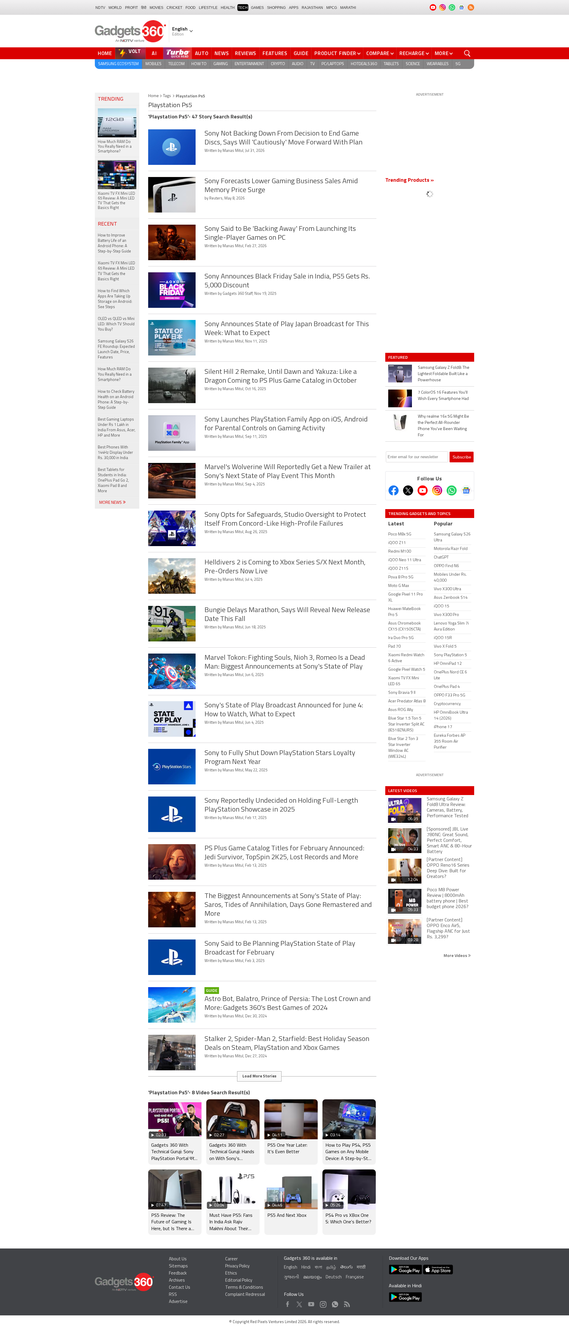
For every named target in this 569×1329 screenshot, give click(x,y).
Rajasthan (312, 8)
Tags (167, 96)
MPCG (331, 8)
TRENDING (110, 99)
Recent (107, 224)
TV (312, 64)
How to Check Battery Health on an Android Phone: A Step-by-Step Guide (116, 400)
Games (257, 8)
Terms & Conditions (244, 1287)
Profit (131, 8)
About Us (178, 1259)
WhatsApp (335, 1303)
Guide (301, 53)
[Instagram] (437, 490)
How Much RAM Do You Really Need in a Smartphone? (115, 374)
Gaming (220, 64)
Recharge (412, 53)
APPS (293, 8)
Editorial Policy (238, 1280)
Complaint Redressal (245, 1295)
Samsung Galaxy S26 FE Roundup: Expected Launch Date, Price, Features (116, 349)
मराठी (361, 1267)
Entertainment (249, 64)
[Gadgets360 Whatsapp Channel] (452, 490)
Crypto (278, 64)
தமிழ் (331, 1267)
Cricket (174, 8)
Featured (398, 357)
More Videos (456, 955)
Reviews (245, 53)
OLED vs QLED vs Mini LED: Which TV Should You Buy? (116, 324)
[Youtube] (423, 490)
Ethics (231, 1273)
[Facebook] (394, 490)
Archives (177, 1280)
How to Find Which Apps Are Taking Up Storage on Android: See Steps (115, 299)
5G (458, 64)
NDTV (100, 8)
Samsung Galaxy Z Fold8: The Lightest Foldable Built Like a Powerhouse (443, 374)
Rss (346, 1303)
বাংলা (318, 1267)
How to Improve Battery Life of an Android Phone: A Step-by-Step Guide (114, 243)
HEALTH (228, 8)
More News (111, 503)
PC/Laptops (333, 64)
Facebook (287, 1303)
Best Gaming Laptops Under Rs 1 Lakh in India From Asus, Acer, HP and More (116, 427)
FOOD (191, 8)
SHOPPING (276, 8)
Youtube (311, 1303)
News (222, 53)
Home (105, 53)
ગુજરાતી (291, 1277)
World (115, 8)
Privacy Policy (237, 1266)
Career (231, 1259)
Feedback (178, 1273)
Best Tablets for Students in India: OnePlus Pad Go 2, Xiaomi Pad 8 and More (113, 480)
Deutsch (334, 1277)
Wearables (438, 64)
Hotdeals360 (364, 64)
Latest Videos (402, 791)
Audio (297, 64)
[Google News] (466, 490)
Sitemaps (178, 1266)
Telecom (176, 64)
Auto (202, 53)
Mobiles (154, 64)
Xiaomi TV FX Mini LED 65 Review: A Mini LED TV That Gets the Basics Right (116, 271)
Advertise (178, 1302)
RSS (173, 1295)
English (290, 1267)
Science (413, 64)
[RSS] (471, 7)
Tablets (391, 64)
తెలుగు (346, 1267)
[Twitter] (408, 490)
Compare (377, 53)
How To (199, 64)
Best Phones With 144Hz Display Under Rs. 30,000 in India (115, 452)
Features (275, 53)
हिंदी (143, 8)
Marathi (348, 8)
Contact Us (179, 1287)
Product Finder (335, 53)
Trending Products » (409, 180)
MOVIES (156, 8)
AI (154, 53)
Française (355, 1277)
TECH (243, 8)
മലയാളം (312, 1277)
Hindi (306, 1267)
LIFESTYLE (208, 8)
